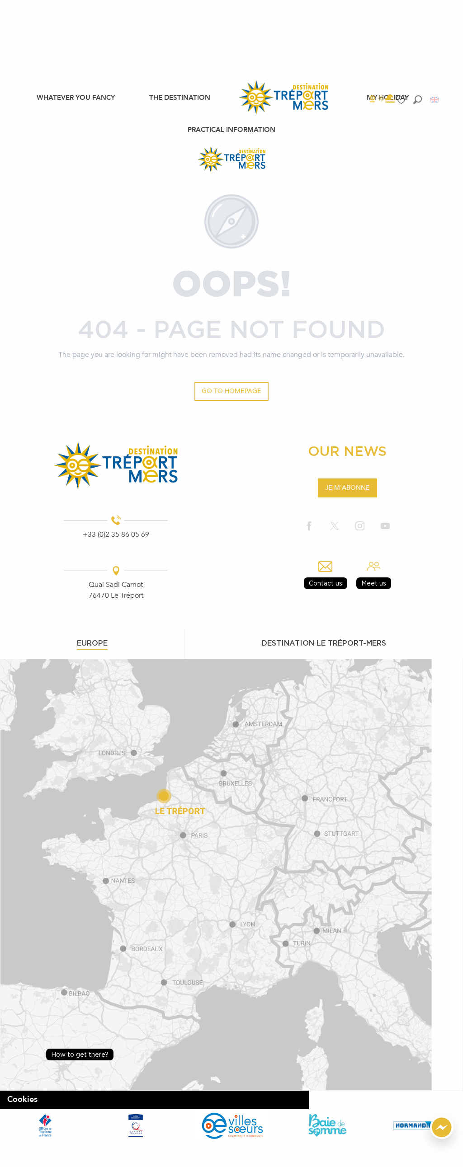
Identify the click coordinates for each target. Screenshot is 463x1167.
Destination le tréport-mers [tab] (324, 643)
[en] (435, 99)
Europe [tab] (92, 643)
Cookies (22, 1099)
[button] (417, 99)
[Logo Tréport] (116, 465)
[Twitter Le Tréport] (334, 527)
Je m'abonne (347, 487)
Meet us (373, 583)
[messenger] (442, 1137)
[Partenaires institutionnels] (45, 1125)
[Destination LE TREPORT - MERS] (231, 159)
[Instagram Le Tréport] (360, 527)
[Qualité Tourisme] (136, 1125)
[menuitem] (75, 97)
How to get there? (80, 1054)
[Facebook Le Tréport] (309, 527)
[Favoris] (402, 99)
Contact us (325, 583)
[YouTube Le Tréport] (385, 527)
